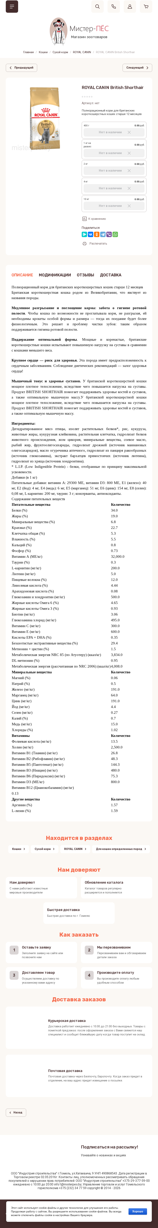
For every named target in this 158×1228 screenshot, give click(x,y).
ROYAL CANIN (82, 52)
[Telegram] (103, 234)
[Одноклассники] (96, 234)
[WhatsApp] (115, 234)
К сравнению (97, 219)
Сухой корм (60, 52)
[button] (12, 6)
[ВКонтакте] (90, 234)
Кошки (43, 52)
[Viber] (109, 234)
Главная (28, 52)
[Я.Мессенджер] (84, 234)
